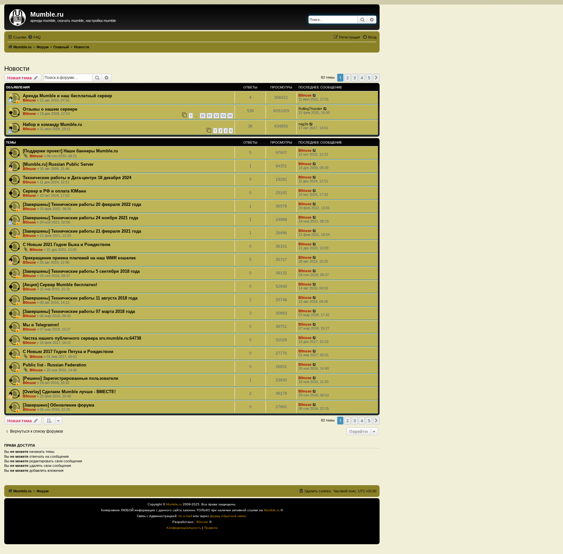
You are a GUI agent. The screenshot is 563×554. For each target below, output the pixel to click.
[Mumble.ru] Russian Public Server (58, 164)
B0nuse (29, 100)
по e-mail (185, 516)
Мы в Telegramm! (41, 324)
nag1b (303, 124)
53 (223, 116)
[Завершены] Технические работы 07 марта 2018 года (79, 311)
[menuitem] (34, 37)
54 (230, 116)
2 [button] (347, 78)
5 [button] (369, 78)
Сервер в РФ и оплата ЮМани (54, 191)
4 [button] (362, 78)
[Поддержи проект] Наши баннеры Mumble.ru (70, 150)
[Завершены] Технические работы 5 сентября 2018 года (81, 271)
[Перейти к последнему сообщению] (314, 95)
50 (202, 116)
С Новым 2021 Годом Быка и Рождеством (66, 244)
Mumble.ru (174, 504)
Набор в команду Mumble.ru (52, 124)
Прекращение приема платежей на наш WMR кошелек (79, 257)
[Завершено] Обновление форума (58, 405)
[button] (376, 78)
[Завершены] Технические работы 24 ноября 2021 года (80, 217)
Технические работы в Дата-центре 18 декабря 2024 (77, 177)
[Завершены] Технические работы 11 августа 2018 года (80, 298)
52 (216, 116)
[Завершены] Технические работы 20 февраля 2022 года (82, 204)
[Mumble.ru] (18, 16)
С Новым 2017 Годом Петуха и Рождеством (68, 351)
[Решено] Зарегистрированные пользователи (70, 378)
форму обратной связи (228, 516)
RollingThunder (310, 109)
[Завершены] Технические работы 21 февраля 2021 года (82, 231)
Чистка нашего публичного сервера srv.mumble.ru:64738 (82, 338)
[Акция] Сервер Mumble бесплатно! (60, 284)
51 (209, 116)
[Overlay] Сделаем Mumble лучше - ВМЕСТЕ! (69, 391)
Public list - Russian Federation (54, 364)
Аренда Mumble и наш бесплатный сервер (67, 95)
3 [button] (355, 78)
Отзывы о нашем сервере (50, 109)
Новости (16, 68)
